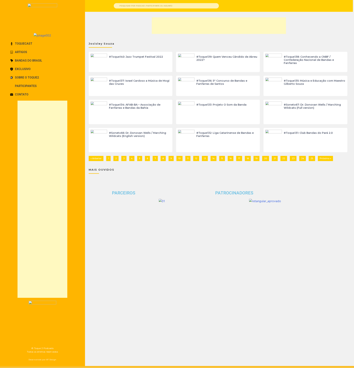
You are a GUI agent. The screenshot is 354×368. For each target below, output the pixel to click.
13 (205, 158)
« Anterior (96, 158)
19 (256, 158)
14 (213, 158)
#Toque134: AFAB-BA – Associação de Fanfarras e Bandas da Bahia (134, 106)
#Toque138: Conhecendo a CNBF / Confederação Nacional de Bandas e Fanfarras (309, 60)
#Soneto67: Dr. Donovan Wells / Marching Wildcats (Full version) (312, 106)
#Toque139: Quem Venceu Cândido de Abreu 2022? (226, 58)
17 (239, 158)
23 (293, 158)
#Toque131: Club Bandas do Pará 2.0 (308, 133)
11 (188, 158)
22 (283, 158)
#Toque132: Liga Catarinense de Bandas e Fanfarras (225, 134)
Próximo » (325, 158)
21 (275, 158)
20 (265, 158)
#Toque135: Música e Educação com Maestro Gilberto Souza (314, 82)
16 (231, 158)
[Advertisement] (42, 199)
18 (248, 158)
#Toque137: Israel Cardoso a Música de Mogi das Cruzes (139, 82)
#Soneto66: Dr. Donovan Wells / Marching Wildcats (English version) (137, 134)
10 (179, 158)
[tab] (42, 43)
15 (222, 158)
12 (196, 158)
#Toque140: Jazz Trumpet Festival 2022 (136, 56)
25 (311, 158)
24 (302, 158)
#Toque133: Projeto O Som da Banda (221, 104)
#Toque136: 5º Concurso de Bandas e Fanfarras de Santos (221, 82)
